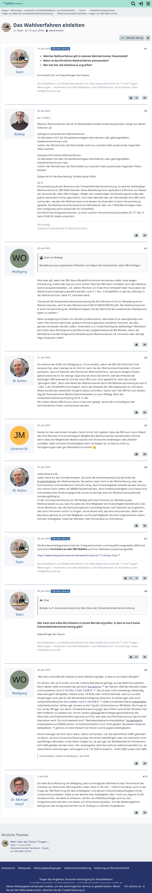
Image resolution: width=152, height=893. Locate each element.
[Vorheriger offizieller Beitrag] (131, 578)
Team (20, 30)
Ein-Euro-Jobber (69, 701)
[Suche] (133, 4)
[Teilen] (148, 38)
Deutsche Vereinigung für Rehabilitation (89, 879)
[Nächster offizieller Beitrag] (136, 98)
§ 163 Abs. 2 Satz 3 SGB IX (77, 690)
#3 (145, 248)
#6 (145, 467)
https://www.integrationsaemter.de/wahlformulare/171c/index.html (77, 555)
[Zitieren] (144, 98)
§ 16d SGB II (92, 701)
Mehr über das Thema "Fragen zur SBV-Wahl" (37, 841)
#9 (145, 670)
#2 (145, 111)
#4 (145, 357)
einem (97, 737)
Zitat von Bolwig (53, 257)
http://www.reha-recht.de (104, 83)
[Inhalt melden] (131, 98)
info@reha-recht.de (48, 91)
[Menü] (148, 4)
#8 (145, 591)
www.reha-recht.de (111, 883)
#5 (145, 425)
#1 (145, 48)
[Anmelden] (141, 3)
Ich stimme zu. (133, 886)
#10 (145, 776)
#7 (145, 538)
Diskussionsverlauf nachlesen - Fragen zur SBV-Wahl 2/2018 (29, 850)
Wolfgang (71, 756)
